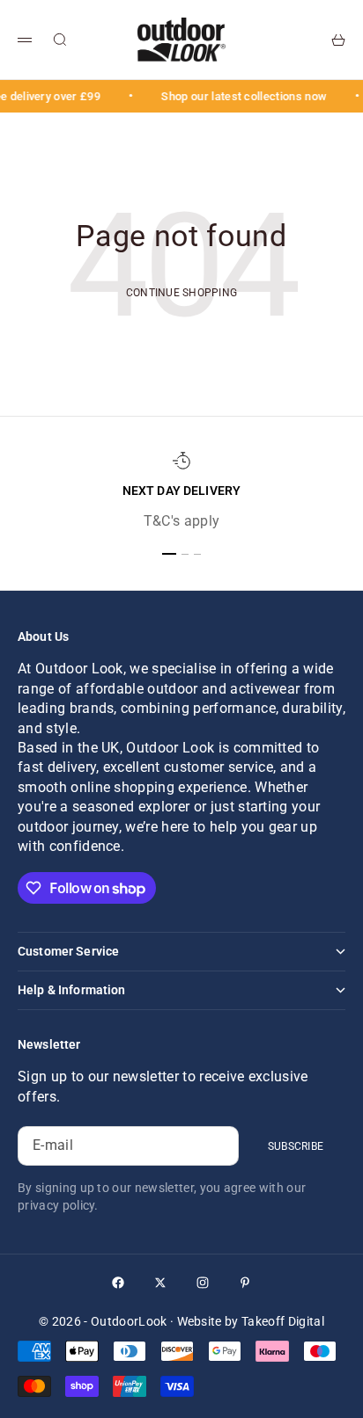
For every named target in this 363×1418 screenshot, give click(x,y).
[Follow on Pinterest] (245, 1283)
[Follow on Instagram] (203, 1283)
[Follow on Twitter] (160, 1283)
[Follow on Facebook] (118, 1283)
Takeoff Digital (282, 1321)
